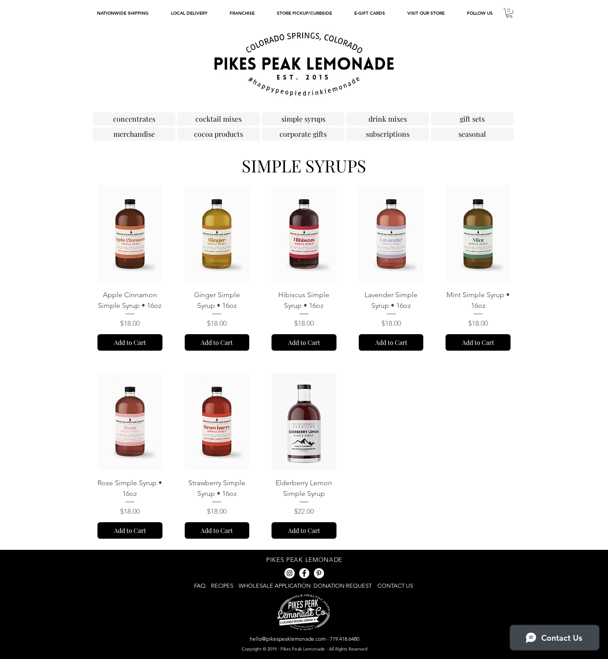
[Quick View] (129, 233)
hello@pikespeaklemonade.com (288, 638)
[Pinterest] (319, 573)
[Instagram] (289, 573)
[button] (479, 13)
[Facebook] (304, 573)
